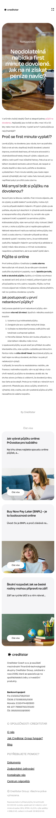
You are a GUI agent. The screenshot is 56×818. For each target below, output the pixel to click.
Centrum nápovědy (18, 781)
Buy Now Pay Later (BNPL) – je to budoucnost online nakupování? (27, 515)
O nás (10, 732)
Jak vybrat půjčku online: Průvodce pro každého (23, 440)
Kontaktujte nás (16, 774)
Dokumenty (14, 762)
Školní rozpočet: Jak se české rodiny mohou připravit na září (27, 586)
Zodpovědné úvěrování (20, 768)
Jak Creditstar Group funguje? (25, 738)
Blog (9, 744)
